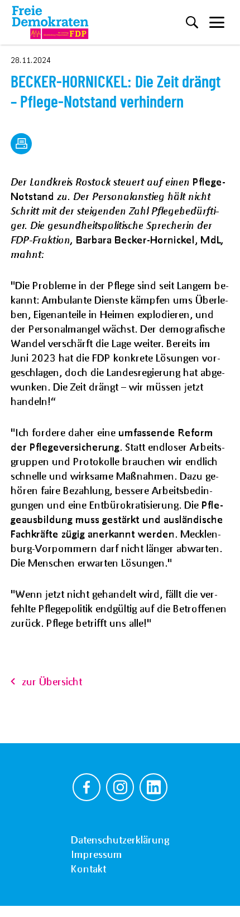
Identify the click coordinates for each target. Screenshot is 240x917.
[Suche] (192, 22)
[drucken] (21, 143)
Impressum (96, 854)
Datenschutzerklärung (120, 839)
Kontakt (88, 868)
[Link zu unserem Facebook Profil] (86, 787)
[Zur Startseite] (50, 22)
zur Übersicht (52, 681)
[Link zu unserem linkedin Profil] (153, 787)
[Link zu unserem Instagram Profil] (120, 787)
